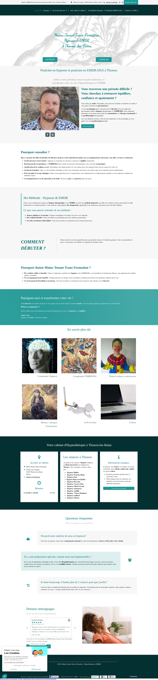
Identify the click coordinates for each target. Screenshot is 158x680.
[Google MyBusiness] (122, 3)
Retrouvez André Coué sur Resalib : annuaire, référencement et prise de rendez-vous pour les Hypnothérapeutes (28, 679)
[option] (51, 627)
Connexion (133, 676)
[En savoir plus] (39, 355)
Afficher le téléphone (112, 2)
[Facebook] (119, 3)
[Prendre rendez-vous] (118, 402)
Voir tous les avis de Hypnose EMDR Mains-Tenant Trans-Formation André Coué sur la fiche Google (49, 640)
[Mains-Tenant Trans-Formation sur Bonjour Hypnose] (112, 676)
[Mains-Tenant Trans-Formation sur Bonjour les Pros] (103, 676)
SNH (76, 677)
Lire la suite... (36, 635)
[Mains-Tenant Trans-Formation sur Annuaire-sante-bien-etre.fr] (95, 676)
